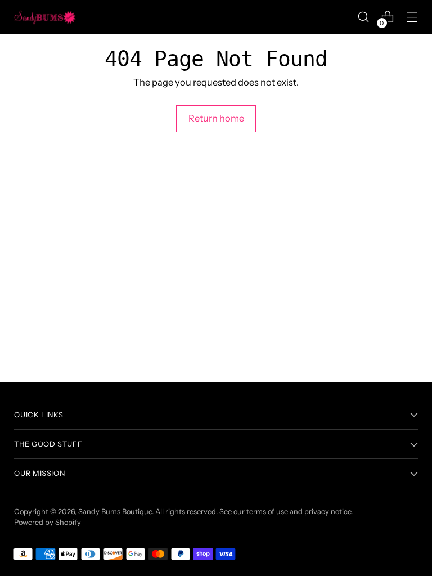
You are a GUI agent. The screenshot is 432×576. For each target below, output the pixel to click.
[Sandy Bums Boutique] (45, 17)
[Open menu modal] (412, 17)
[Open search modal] (363, 17)
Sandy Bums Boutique (115, 511)
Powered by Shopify (47, 522)
